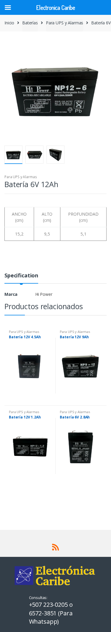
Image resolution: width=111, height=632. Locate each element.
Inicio (9, 23)
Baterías (30, 23)
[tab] (21, 277)
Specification (21, 276)
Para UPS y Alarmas (64, 23)
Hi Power (43, 294)
